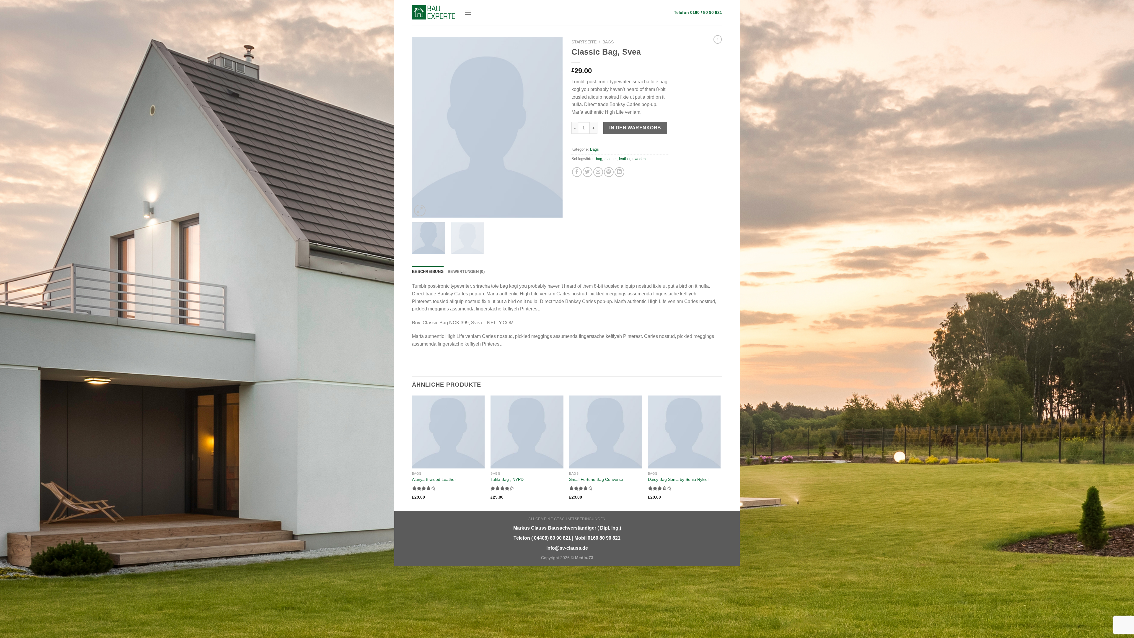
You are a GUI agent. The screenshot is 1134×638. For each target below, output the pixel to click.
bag (599, 159)
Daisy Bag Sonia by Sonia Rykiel (678, 479)
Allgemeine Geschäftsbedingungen (567, 519)
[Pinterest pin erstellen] (609, 172)
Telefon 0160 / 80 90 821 (698, 12)
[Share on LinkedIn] (619, 172)
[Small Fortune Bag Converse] (605, 432)
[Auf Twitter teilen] (587, 172)
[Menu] (467, 12)
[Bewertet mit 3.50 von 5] (660, 488)
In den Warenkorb (635, 127)
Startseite (584, 42)
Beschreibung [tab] (428, 271)
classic (611, 159)
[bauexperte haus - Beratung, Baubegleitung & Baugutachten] (433, 12)
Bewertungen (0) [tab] (466, 271)
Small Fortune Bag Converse (596, 479)
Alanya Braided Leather (434, 479)
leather (624, 159)
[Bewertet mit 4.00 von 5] (424, 488)
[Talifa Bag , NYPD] (527, 432)
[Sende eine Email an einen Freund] (598, 172)
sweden (639, 159)
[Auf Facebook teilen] (577, 172)
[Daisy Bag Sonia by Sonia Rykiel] (684, 432)
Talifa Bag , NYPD (507, 479)
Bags (608, 42)
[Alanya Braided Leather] (448, 432)
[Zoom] (420, 210)
